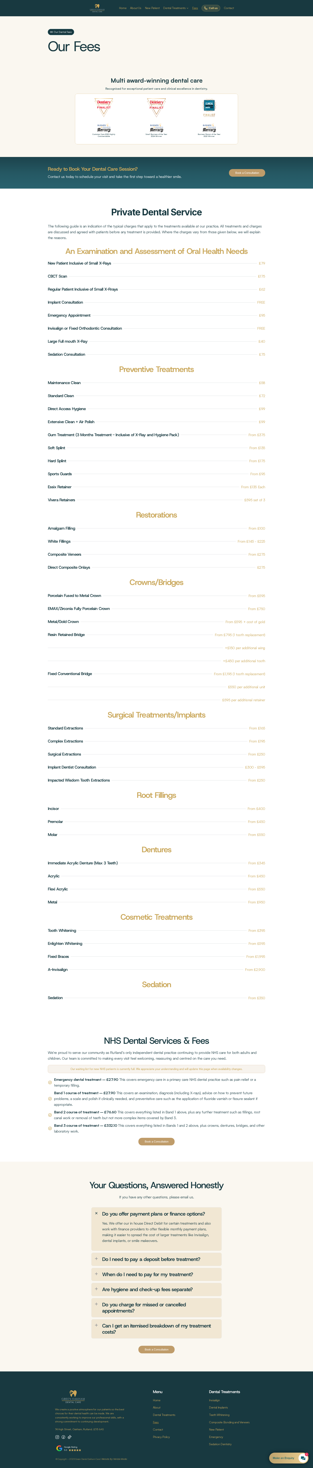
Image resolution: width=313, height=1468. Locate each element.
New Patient (152, 8)
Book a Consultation (247, 172)
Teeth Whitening (219, 1415)
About (156, 1407)
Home (123, 8)
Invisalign (214, 1400)
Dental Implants (218, 1407)
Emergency (216, 1437)
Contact (229, 8)
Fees (195, 8)
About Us (135, 8)
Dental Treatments (174, 8)
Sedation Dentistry (220, 1444)
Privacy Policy (161, 1437)
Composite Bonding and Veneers (229, 1422)
